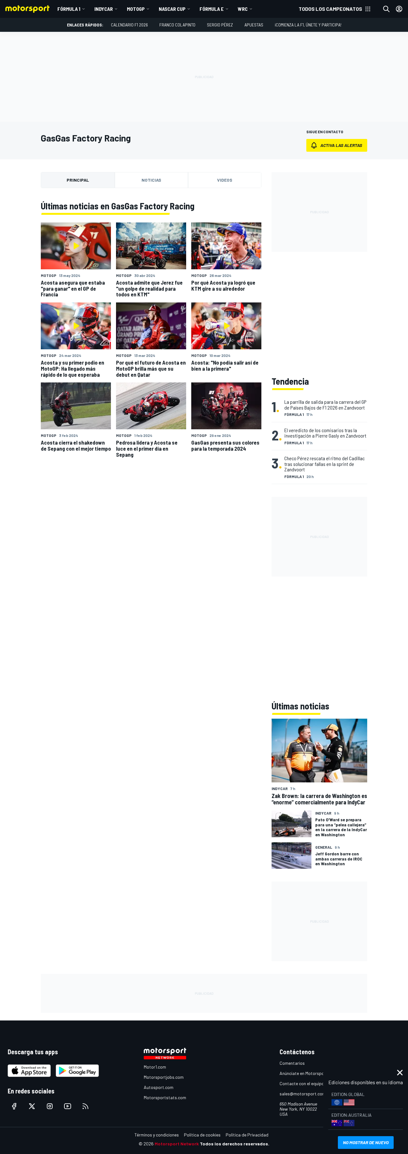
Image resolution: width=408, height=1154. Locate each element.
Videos (224, 180)
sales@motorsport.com (303, 1093)
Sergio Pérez (220, 24)
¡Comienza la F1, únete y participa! (308, 24)
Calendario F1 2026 (129, 24)
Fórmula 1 (68, 9)
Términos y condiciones (157, 1134)
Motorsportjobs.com (164, 1077)
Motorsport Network (177, 1143)
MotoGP (136, 9)
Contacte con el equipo (302, 1083)
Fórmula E (212, 9)
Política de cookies (202, 1134)
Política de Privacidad (247, 1134)
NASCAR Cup (172, 9)
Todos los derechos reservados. (234, 1143)
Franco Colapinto (177, 24)
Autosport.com (158, 1087)
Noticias (151, 180)
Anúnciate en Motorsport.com (308, 1073)
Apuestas (253, 24)
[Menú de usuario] (399, 9)
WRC (243, 9)
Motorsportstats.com (165, 1097)
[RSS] (85, 1106)
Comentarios (292, 1063)
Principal (78, 180)
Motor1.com (155, 1067)
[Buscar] (386, 9)
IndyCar (103, 9)
